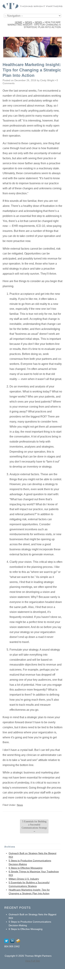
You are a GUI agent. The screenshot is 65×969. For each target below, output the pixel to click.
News (28, 22)
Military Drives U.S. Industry (24, 878)
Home (18, 22)
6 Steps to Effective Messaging (25, 867)
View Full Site (32, 960)
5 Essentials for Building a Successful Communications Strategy (34, 826)
